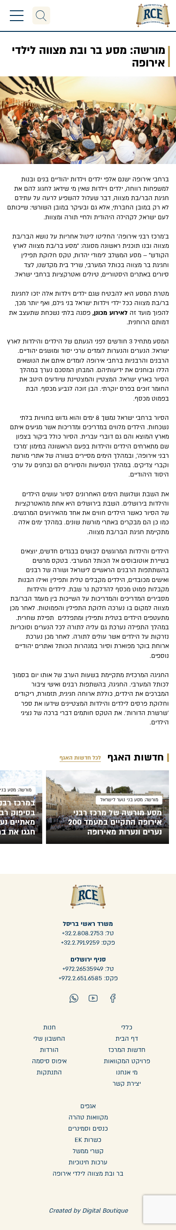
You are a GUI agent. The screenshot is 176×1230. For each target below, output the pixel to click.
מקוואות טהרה (88, 1117)
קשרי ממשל (88, 1151)
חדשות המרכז (126, 1050)
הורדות (49, 1050)
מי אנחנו (127, 1072)
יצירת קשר (127, 1084)
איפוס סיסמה (49, 1061)
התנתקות (49, 1072)
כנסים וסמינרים (88, 1129)
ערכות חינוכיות (88, 1162)
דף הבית (126, 1039)
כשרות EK (88, 1140)
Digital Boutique (105, 1211)
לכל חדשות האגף (80, 757)
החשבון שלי (49, 1039)
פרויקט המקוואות (127, 1061)
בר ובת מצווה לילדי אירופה (88, 1174)
